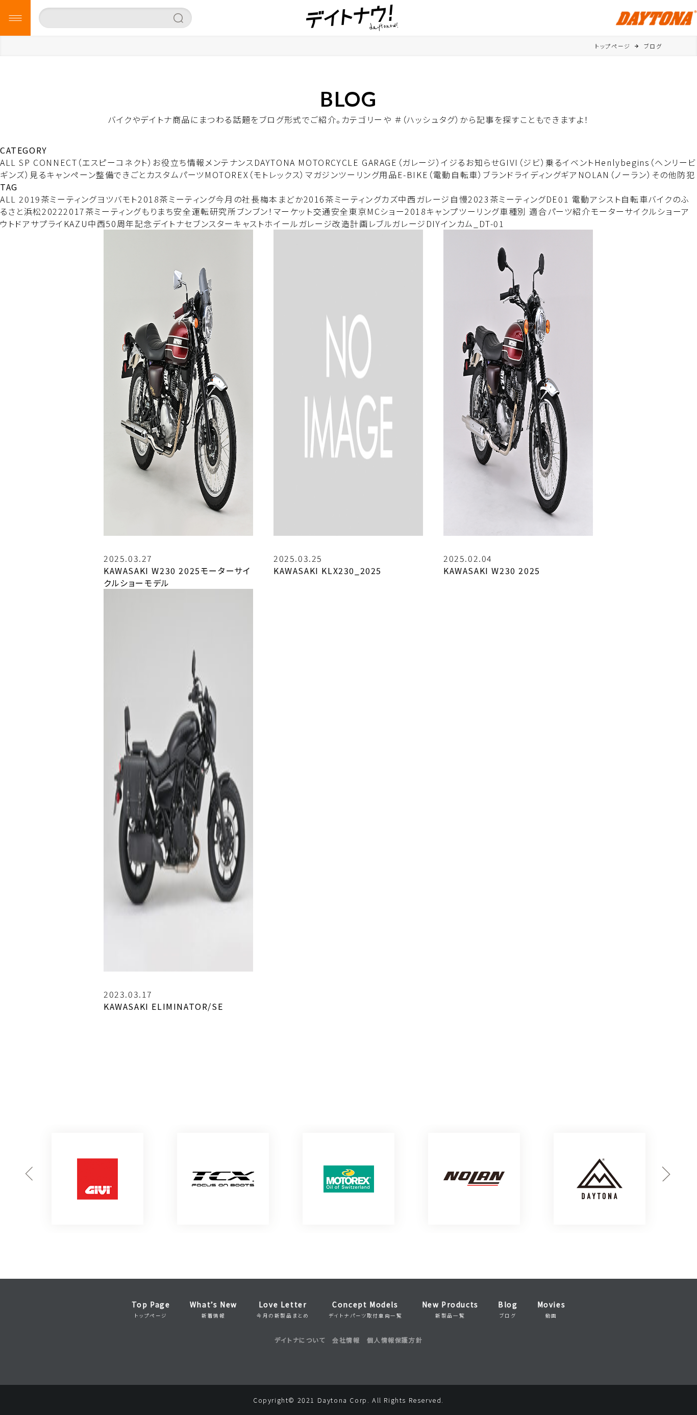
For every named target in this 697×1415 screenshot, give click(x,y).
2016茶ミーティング (343, 199)
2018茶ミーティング (177, 199)
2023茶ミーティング (507, 199)
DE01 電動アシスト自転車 (597, 199)
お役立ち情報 (179, 162)
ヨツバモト (117, 199)
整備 (105, 174)
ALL (8, 162)
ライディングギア (546, 174)
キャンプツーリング (463, 211)
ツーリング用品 (367, 174)
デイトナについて (300, 1339)
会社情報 (346, 1339)
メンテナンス (229, 162)
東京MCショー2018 (388, 211)
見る (38, 174)
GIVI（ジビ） (522, 162)
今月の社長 (238, 199)
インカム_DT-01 (473, 223)
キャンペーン (71, 174)
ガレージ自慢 (442, 199)
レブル (380, 223)
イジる (453, 162)
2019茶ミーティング (58, 199)
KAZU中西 (85, 223)
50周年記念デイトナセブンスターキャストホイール (202, 223)
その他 (664, 174)
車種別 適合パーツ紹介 (545, 211)
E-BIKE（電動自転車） (440, 174)
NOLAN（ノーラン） (615, 174)
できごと (130, 174)
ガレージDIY (416, 223)
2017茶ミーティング (102, 211)
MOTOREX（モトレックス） (255, 174)
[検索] (178, 18)
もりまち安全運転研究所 (189, 211)
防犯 (686, 174)
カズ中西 (398, 199)
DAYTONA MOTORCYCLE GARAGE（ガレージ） (347, 162)
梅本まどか (282, 199)
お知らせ (483, 162)
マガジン (321, 174)
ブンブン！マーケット (275, 211)
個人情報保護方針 (394, 1339)
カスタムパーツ (175, 174)
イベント (578, 162)
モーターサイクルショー (636, 211)
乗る (553, 162)
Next (667, 1179)
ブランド (498, 174)
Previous (29, 1179)
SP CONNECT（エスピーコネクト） (86, 162)
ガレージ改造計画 (333, 223)
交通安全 (331, 211)
